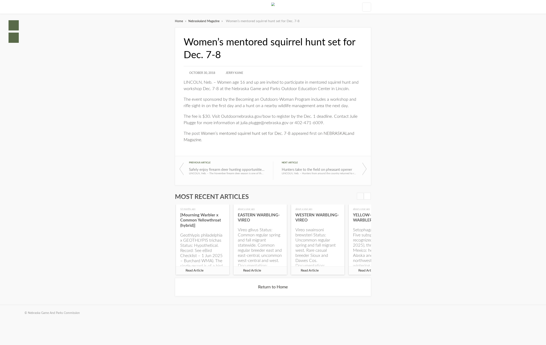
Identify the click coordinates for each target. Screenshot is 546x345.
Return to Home (273, 287)
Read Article (194, 270)
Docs (14, 38)
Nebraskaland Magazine (204, 21)
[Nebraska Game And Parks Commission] (273, 7)
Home (14, 25)
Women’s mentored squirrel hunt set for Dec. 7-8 (245, 133)
